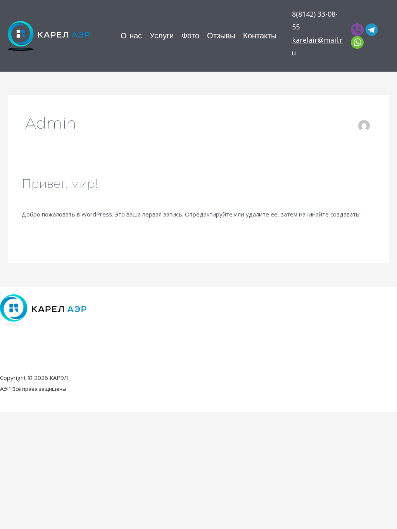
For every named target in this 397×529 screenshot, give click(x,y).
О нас (131, 36)
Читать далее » (43, 232)
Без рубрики (87, 197)
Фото (190, 36)
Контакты (259, 36)
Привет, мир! (60, 184)
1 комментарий (43, 197)
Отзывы (221, 36)
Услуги (162, 36)
